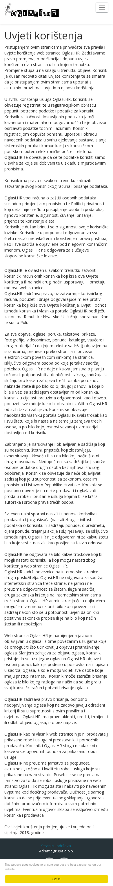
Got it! (56, 879)
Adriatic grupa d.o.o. (56, 851)
